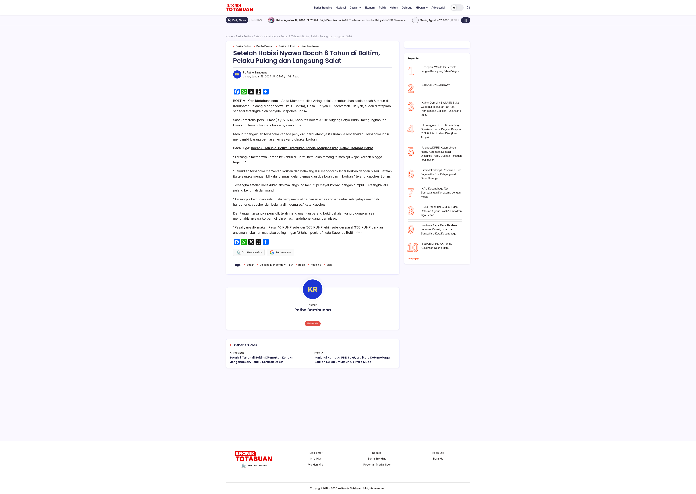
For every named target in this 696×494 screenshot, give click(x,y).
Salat (329, 264)
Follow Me (312, 323)
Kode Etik (438, 452)
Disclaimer (315, 452)
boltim (301, 264)
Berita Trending (377, 458)
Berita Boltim (243, 36)
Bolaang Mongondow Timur (276, 264)
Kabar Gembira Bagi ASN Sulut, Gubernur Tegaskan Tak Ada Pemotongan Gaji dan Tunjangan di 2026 (441, 108)
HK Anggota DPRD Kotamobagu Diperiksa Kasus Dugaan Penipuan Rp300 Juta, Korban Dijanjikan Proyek (441, 131)
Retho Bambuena (257, 72)
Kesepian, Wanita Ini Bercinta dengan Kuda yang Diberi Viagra (440, 69)
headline (316, 264)
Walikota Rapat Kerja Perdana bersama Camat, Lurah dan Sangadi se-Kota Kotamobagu (439, 229)
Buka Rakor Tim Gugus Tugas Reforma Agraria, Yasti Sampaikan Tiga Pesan (441, 211)
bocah (250, 264)
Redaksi (377, 452)
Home (229, 36)
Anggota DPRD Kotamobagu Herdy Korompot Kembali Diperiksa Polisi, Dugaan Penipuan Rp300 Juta (441, 153)
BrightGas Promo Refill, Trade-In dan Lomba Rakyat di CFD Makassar (313, 20)
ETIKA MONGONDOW (436, 84)
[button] (457, 7)
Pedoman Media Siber (377, 464)
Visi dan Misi (316, 464)
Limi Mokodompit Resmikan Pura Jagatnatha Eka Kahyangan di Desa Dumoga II (441, 174)
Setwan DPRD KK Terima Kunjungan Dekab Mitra (436, 245)
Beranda (438, 458)
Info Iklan (316, 458)
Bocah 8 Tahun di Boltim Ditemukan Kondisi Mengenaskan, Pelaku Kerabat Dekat (312, 148)
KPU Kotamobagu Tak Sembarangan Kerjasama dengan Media (441, 192)
